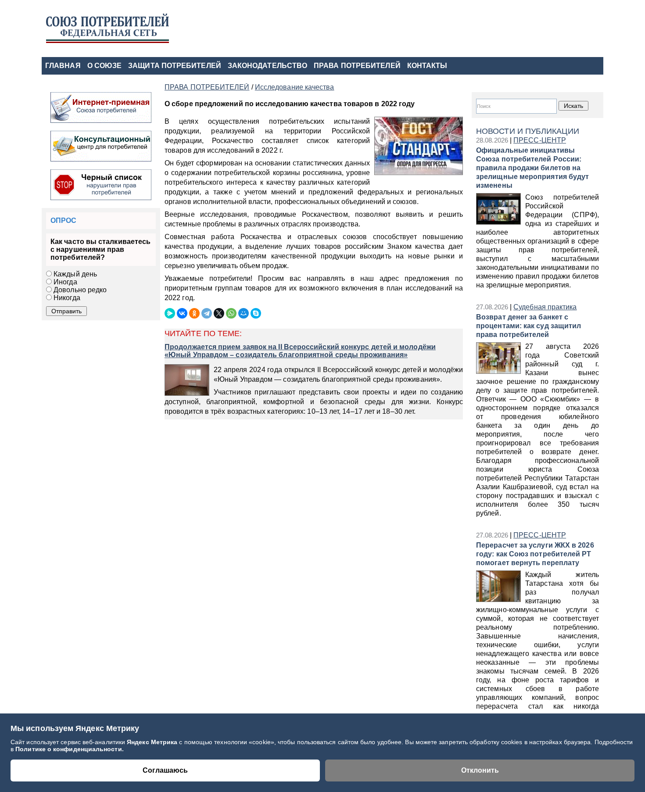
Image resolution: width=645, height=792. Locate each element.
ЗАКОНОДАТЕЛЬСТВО (267, 65)
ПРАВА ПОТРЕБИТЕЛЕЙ (357, 65)
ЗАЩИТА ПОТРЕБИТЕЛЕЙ (174, 65)
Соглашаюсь (165, 770)
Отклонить (480, 770)
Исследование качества (294, 87)
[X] (219, 313)
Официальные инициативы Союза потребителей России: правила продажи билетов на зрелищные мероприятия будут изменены (532, 168)
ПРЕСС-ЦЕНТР (539, 140)
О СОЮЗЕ (104, 65)
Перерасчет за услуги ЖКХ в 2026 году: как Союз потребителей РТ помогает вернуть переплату (535, 553)
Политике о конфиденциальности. (69, 749)
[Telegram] (206, 313)
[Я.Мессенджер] (170, 313)
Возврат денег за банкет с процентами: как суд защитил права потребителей (528, 325)
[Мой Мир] (243, 313)
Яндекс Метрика (153, 741)
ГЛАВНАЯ (63, 65)
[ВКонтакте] (182, 313)
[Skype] (256, 313)
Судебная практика (545, 307)
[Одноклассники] (194, 313)
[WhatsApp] (231, 313)
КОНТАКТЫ (427, 65)
